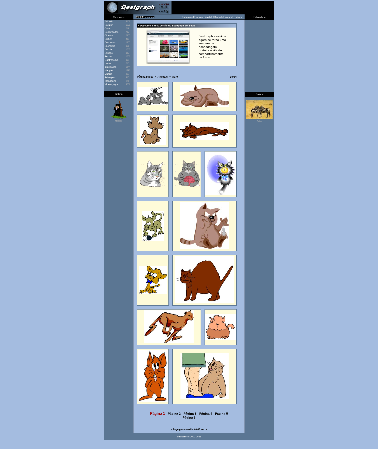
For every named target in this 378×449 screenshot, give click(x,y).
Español (229, 17)
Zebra (259, 121)
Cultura (108, 39)
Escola (108, 49)
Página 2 (174, 413)
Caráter (108, 25)
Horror (108, 63)
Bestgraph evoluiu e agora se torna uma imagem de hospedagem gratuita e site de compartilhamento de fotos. (212, 47)
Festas (108, 56)
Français (198, 17)
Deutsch (218, 17)
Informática (110, 67)
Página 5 (221, 413)
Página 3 (190, 413)
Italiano (238, 17)
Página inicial (145, 76)
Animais (163, 76)
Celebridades (111, 32)
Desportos (110, 42)
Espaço (108, 53)
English (208, 17)
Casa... (108, 28)
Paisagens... (111, 77)
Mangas (108, 70)
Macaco (118, 121)
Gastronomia (111, 60)
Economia (109, 46)
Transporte (110, 81)
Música (108, 74)
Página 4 (205, 413)
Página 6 (189, 417)
